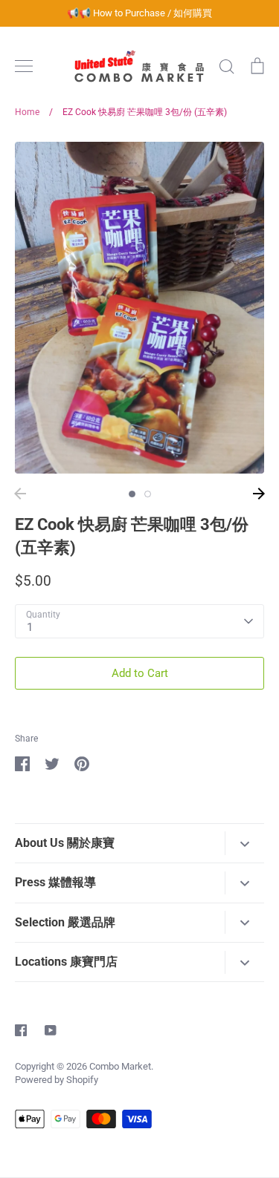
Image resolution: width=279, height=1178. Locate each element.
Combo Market (120, 1066)
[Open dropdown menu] (244, 842)
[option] (139, 308)
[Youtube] (50, 1030)
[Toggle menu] (23, 66)
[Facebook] (21, 1030)
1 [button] (132, 494)
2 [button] (147, 494)
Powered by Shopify (56, 1079)
